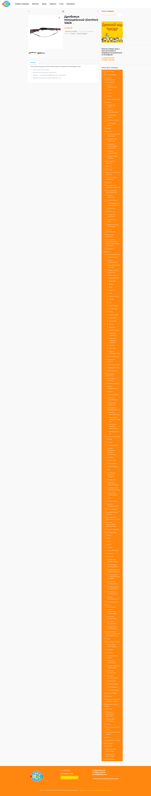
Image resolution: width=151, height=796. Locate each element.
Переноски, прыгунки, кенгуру (113, 173)
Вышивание (111, 681)
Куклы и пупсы (112, 275)
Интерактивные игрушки (112, 513)
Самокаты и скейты (113, 740)
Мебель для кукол (113, 364)
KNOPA (111, 299)
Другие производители (114, 352)
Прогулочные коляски (111, 116)
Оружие (90, 31)
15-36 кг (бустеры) (113, 99)
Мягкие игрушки (111, 509)
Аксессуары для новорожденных (111, 191)
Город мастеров (112, 550)
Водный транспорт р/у (114, 413)
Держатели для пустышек (112, 225)
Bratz (110, 287)
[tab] (33, 62)
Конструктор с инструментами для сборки (113, 576)
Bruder (109, 439)
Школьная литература (112, 617)
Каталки (109, 696)
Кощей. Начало (114, 330)
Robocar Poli (111, 480)
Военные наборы (113, 394)
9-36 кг (109, 96)
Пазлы (108, 639)
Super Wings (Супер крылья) (112, 494)
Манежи (108, 166)
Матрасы (109, 169)
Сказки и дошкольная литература (112, 611)
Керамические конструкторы (112, 565)
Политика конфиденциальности (107, 778)
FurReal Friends (112, 445)
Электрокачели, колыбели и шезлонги (113, 186)
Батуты (109, 709)
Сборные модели (113, 684)
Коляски (108, 102)
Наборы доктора (113, 367)
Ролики (108, 737)
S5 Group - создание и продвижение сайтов (95, 790)
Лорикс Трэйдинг (82, 33)
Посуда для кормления (111, 215)
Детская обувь (109, 71)
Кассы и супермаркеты (112, 261)
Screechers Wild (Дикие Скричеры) (113, 489)
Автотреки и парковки (112, 379)
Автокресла (110, 82)
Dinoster (110, 442)
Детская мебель (111, 693)
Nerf (108, 469)
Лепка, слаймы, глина (112, 656)
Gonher (73, 33)
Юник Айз (112, 348)
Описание (33, 62)
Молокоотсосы (112, 200)
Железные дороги (113, 383)
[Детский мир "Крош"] (6, 4)
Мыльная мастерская (111, 672)
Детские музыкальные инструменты (111, 524)
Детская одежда (110, 74)
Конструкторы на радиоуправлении (113, 570)
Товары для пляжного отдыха (113, 733)
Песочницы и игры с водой (113, 728)
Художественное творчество (113, 667)
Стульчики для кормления (111, 178)
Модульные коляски (111, 106)
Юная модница (112, 371)
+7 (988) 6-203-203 (108, 60)
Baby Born (112, 281)
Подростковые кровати (112, 157)
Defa (110, 293)
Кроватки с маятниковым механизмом (112, 146)
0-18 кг (109, 90)
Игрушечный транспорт (111, 404)
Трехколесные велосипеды (110, 755)
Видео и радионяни (111, 196)
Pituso (111, 312)
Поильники (111, 211)
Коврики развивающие (110, 230)
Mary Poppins (113, 305)
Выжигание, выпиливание (112, 645)
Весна (111, 324)
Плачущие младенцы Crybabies (112, 340)
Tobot (109, 498)
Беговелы (109, 746)
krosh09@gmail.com (99, 774)
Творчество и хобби (112, 642)
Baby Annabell (114, 278)
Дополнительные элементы (113, 135)
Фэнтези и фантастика (112, 622)
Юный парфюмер (113, 690)
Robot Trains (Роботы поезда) (113, 484)
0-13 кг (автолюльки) (112, 86)
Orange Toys (113, 308)
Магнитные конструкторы (112, 582)
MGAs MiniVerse (112, 466)
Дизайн (110, 652)
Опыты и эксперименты (112, 677)
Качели (108, 724)
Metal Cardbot (112, 463)
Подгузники (110, 248)
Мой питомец (112, 501)
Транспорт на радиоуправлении (113, 409)
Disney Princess (114, 296)
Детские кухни (112, 257)
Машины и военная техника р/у (113, 426)
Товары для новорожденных (109, 78)
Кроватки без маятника (112, 140)
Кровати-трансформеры (112, 152)
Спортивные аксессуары (110, 720)
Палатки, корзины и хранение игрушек (113, 700)
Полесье (112, 345)
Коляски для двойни (111, 124)
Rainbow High (113, 315)
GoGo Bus (110, 457)
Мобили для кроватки (110, 235)
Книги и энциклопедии (111, 606)
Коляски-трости (113, 120)
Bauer (109, 535)
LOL (110, 302)
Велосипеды (108, 743)
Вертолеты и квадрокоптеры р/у (114, 419)
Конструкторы (111, 532)
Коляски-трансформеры (112, 111)
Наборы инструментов (112, 387)
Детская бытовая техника (113, 266)
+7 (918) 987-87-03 (108, 58)
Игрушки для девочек (113, 254)
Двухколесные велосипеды (111, 750)
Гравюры (110, 649)
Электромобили (109, 759)
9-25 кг (109, 93)
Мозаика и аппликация (111, 661)
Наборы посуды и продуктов (113, 271)
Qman (109, 544)
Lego (108, 541)
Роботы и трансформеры (112, 398)
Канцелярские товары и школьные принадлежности (113, 633)
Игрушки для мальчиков (110, 375)
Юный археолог (112, 687)
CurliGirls (112, 290)
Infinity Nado (111, 460)
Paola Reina (113, 318)
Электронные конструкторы (112, 593)
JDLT (108, 538)
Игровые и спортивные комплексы (110, 714)
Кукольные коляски (111, 360)
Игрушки (107, 252)
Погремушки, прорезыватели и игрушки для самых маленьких (112, 242)
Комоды (108, 128)
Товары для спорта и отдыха (111, 705)
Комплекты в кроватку (110, 162)
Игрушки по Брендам (113, 436)
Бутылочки (111, 208)
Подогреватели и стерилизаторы (113, 204)
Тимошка (110, 556)
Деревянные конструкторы (112, 560)
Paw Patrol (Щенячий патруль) (111, 474)
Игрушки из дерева (112, 529)
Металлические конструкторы (113, 588)
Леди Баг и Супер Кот (112, 334)
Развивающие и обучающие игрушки (113, 518)
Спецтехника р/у (113, 432)
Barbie (111, 284)
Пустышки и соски (111, 220)
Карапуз (112, 327)
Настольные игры (112, 602)
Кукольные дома (113, 356)
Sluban (109, 547)
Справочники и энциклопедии (112, 627)
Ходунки (109, 182)
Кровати (109, 131)
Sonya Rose (113, 321)
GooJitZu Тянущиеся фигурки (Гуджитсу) (111, 451)
